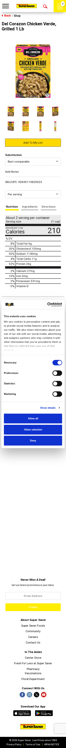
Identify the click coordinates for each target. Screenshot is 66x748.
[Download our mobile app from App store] (22, 712)
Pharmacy (33, 669)
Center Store (33, 657)
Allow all (33, 418)
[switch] (57, 373)
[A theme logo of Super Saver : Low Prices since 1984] (26, 6)
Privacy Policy (14, 744)
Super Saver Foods (33, 625)
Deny (33, 440)
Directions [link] (49, 206)
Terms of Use (32, 744)
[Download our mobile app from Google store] (44, 712)
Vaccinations (33, 673)
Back (7, 15)
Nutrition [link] (12, 206)
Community (33, 631)
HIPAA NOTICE (51, 744)
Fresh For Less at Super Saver (33, 663)
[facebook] (22, 695)
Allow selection (33, 429)
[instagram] (29, 695)
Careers (33, 637)
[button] (11, 111)
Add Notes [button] (12, 171)
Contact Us (33, 642)
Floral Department (33, 679)
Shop (17, 15)
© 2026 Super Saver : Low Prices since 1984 (33, 740)
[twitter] (36, 695)
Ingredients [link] (30, 206)
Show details (48, 407)
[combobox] (33, 161)
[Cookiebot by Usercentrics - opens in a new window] (47, 304)
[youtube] (43, 695)
